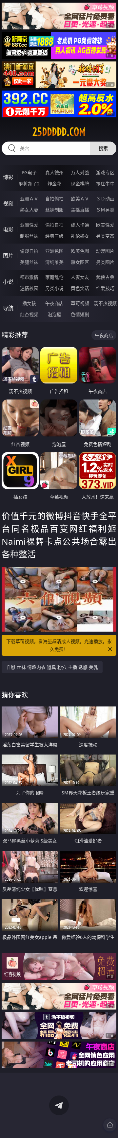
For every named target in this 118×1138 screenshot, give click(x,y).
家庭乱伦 (54, 277)
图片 (8, 255)
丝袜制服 (54, 210)
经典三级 (54, 236)
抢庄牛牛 (105, 183)
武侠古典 (105, 277)
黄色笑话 (80, 288)
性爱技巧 (105, 288)
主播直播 (80, 210)
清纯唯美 (54, 262)
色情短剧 (80, 314)
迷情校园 (29, 288)
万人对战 (80, 172)
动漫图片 (105, 251)
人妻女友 (80, 277)
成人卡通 (80, 225)
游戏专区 (105, 172)
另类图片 (105, 262)
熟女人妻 (29, 210)
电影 (8, 229)
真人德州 (54, 172)
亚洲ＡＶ (29, 198)
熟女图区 (80, 262)
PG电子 (29, 172)
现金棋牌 (80, 183)
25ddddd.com (59, 131)
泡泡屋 (54, 314)
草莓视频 (80, 303)
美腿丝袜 (29, 262)
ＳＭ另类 (105, 210)
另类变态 (105, 236)
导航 (8, 308)
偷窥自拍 (29, 251)
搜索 (103, 148)
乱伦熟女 (80, 236)
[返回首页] (109, 1124)
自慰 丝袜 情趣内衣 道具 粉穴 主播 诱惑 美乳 (52, 667)
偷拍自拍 (54, 225)
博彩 (8, 177)
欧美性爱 (105, 225)
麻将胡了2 (29, 183)
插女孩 (29, 303)
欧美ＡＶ (80, 198)
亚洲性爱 (29, 225)
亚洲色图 (54, 251)
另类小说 (54, 288)
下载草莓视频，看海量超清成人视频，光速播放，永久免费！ (59, 645)
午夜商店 (54, 303)
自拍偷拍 (54, 198)
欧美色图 (80, 251)
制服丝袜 (29, 236)
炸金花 (54, 183)
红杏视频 (29, 314)
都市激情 (29, 277)
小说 (8, 281)
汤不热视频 (105, 303)
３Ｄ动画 (105, 198)
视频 (8, 203)
